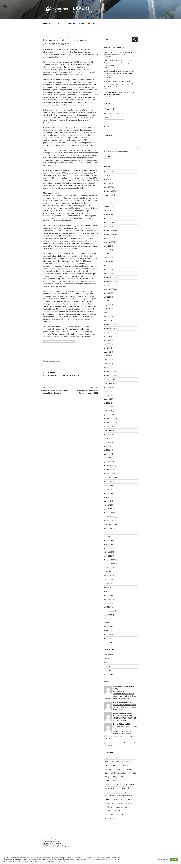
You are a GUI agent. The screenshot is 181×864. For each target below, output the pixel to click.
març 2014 (107, 634)
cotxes (119, 769)
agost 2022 (108, 340)
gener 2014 (108, 642)
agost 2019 (108, 481)
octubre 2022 (108, 332)
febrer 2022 (108, 364)
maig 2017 (107, 587)
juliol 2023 (107, 297)
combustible (52, 375)
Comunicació (70, 23)
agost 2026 (108, 171)
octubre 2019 (108, 474)
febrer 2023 (108, 316)
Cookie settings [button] (162, 860)
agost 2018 (108, 528)
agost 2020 (108, 434)
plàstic (107, 803)
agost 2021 (108, 387)
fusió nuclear (109, 792)
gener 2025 (108, 226)
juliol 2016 (107, 603)
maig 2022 (107, 352)
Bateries (121, 758)
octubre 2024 (108, 238)
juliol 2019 (107, 485)
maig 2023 (107, 305)
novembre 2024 (109, 234)
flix (118, 788)
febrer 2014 (108, 638)
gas (118, 792)
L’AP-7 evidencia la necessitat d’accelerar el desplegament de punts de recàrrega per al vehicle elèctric (119, 63)
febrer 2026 (108, 183)
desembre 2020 (109, 419)
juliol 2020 (107, 438)
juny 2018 (107, 536)
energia (107, 777)
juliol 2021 (107, 391)
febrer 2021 (108, 411)
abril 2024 (107, 262)
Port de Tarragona (118, 803)
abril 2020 (107, 450)
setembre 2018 (109, 525)
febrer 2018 (108, 552)
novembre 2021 (109, 375)
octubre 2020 (108, 426)
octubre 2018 (108, 521)
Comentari (109, 135)
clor (119, 765)
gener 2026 (108, 187)
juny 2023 (107, 301)
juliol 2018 (107, 532)
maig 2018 (107, 540)
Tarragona (116, 811)
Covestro (128, 769)
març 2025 (107, 218)
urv (123, 814)
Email (107, 127)
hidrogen (125, 792)
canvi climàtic (116, 762)
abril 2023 (107, 309)
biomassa (130, 758)
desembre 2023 (109, 277)
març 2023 (107, 313)
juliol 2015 (107, 607)
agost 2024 (108, 246)
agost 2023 (108, 293)
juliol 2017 (107, 579)
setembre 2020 (109, 430)
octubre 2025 (108, 195)
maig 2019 (107, 493)
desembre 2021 (109, 371)
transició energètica (112, 814)
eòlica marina (109, 788)
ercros (124, 784)
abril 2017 (107, 591)
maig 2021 (107, 399)
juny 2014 (107, 623)
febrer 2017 (108, 599)
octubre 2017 (108, 568)
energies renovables (112, 784)
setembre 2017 (109, 572)
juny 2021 (107, 395)
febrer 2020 (108, 458)
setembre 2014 (109, 611)
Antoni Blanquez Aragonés (69, 37)
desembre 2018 (109, 513)
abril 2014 (107, 630)
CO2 (124, 765)
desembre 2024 (109, 230)
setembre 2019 (109, 477)
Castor (126, 762)
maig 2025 (107, 211)
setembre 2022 (109, 336)
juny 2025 (107, 207)
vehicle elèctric (110, 818)
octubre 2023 (108, 285)
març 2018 (107, 548)
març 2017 (107, 595)
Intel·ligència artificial (124, 796)
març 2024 (107, 265)
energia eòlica (118, 777)
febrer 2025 (108, 222)
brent (107, 762)
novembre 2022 (109, 328)
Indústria (57, 23)
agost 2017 (108, 576)
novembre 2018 (109, 517)
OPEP (123, 799)
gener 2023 (108, 320)
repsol (127, 807)
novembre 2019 (109, 470)
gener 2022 (108, 368)
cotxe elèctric (110, 769)
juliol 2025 (107, 203)
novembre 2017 (109, 564)
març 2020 (107, 454)
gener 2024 (108, 273)
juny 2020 (107, 442)
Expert (81, 8)
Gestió (81, 23)
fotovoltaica (126, 788)
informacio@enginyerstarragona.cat (59, 846)
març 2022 (107, 360)
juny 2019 (107, 489)
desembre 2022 (109, 324)
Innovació (46, 23)
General (106, 659)
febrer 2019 (108, 505)
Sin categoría (108, 674)
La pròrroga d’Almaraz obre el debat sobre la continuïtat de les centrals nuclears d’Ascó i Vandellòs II (119, 73)
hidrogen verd (110, 796)
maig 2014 (107, 627)
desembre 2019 (109, 466)
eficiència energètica (69, 375)
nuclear (116, 799)
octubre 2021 (108, 379)
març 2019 (107, 501)
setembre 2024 (109, 242)
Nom (106, 118)
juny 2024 (107, 254)
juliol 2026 (107, 175)
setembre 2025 (109, 199)
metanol (108, 799)
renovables (119, 807)
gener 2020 (108, 462)
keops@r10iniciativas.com (122, 715)
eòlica (131, 784)
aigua (107, 758)
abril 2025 (107, 214)
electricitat (132, 773)
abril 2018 (107, 544)
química (130, 803)
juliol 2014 (107, 619)
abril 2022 (107, 356)
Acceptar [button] (174, 860)
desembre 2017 (109, 560)
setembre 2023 (109, 289)
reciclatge (108, 807)
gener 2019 (108, 509)
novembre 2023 (109, 281)
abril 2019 (107, 497)
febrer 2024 (108, 269)
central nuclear (110, 765)
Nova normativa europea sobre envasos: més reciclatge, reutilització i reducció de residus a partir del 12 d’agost (120, 84)
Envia (107, 156)
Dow (106, 773)
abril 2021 (107, 403)
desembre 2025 (109, 191)
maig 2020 (107, 446)
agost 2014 (108, 615)
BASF (113, 758)
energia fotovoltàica (112, 780)
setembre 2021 (109, 383)
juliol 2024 (107, 250)
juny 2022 (107, 348)
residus (107, 811)
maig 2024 (107, 258)
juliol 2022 (107, 344)
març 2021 (107, 407)
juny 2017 (107, 583)
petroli (130, 799)
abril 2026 (107, 179)
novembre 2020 (109, 422)
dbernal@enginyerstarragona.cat (124, 705)
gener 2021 (108, 415)
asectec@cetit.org (120, 691)
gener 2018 (108, 556)
